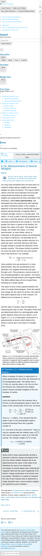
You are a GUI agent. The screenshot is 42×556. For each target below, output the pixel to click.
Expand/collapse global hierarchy (3, 161)
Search (4, 553)
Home (10, 161)
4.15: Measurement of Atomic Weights (24, 490)
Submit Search (6, 43)
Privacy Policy (5, 544)
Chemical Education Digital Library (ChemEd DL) (18, 181)
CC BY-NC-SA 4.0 (17, 493)
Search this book (5, 37)
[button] (7, 125)
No (12, 522)
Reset (3, 57)
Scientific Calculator (10, 110)
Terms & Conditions (17, 544)
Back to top (4, 505)
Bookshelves (23, 161)
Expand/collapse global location (40, 161)
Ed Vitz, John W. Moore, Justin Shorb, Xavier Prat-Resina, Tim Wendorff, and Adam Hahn (21, 497)
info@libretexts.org (8, 548)
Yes (5, 522)
